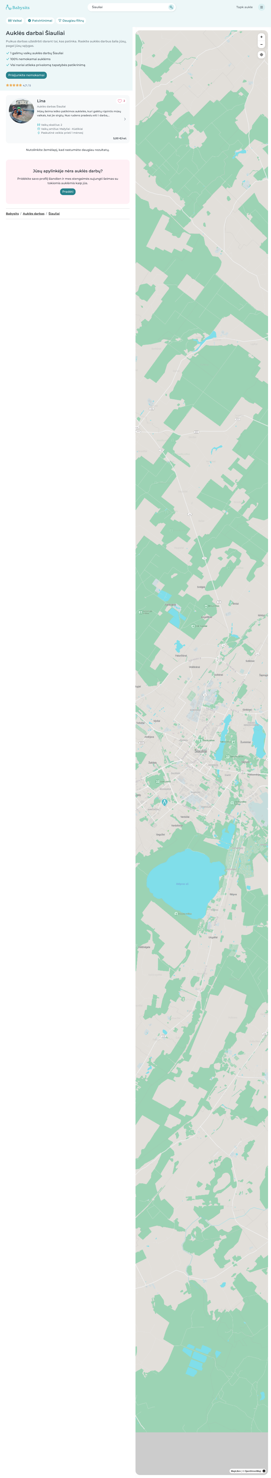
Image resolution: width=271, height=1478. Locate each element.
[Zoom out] (261, 44)
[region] (202, 752)
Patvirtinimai (41, 20)
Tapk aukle (244, 7)
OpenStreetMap (253, 1471)
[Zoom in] (261, 37)
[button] (164, 802)
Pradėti (67, 191)
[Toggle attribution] (264, 1471)
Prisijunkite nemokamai (26, 75)
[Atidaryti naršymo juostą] (261, 7)
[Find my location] (261, 54)
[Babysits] (17, 7)
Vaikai (17, 20)
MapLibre (236, 1471)
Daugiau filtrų (73, 20)
